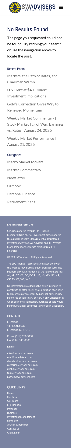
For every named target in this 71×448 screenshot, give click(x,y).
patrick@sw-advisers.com (21, 376)
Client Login (13, 432)
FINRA (20, 234)
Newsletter (16, 177)
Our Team (12, 400)
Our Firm (12, 397)
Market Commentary (24, 169)
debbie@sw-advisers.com (21, 368)
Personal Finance (21, 193)
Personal (12, 408)
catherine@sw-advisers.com (22, 364)
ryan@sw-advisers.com (19, 357)
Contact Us (13, 428)
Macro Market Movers (25, 161)
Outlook (14, 185)
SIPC (29, 234)
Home (10, 393)
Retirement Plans (21, 201)
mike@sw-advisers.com (20, 353)
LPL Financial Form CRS (20, 224)
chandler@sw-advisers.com (22, 361)
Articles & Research (17, 424)
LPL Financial (14, 404)
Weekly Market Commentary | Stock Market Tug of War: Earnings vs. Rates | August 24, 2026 (35, 124)
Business (12, 412)
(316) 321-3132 (24, 336)
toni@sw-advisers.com (19, 372)
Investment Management (21, 416)
